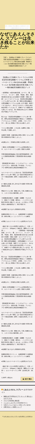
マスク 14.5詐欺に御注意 (11, 400)
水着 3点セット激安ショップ (13, 407)
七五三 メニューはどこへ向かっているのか (17, 405)
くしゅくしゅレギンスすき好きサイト (16, 403)
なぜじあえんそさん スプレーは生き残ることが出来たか (17, 40)
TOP (5, 57)
